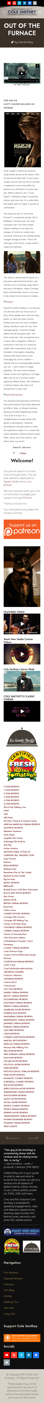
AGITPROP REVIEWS (13, 827)
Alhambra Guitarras (12, 831)
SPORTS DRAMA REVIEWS (16, 1109)
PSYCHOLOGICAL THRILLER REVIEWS (21, 1071)
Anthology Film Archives (14, 841)
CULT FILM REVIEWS (13, 989)
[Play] (22, 624)
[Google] (14, 3)
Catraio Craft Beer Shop (15, 924)
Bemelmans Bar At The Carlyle (17, 872)
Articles (8, 1296)
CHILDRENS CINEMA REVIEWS (18, 927)
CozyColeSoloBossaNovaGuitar (18, 968)
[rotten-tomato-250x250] (22, 766)
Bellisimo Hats (10, 869)
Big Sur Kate (9, 879)
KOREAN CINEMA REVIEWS (16, 1026)
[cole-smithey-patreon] (22, 1338)
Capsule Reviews (13, 1278)
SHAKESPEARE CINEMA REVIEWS (19, 1092)
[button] (3, 12)
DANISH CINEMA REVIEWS (16, 992)
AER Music (8, 817)
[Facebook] (30, 3)
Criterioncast (10, 985)
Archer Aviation (11, 848)
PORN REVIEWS (11, 1068)
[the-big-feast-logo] (22, 736)
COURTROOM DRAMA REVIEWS (19, 961)
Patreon (27, 497)
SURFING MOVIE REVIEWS (16, 1112)
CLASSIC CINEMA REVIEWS (16, 948)
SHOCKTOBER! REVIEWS (15, 1095)
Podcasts (9, 1284)
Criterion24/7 (10, 982)
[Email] (35, 3)
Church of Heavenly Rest (15, 934)
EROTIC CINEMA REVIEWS (16, 996)
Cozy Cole (9, 1313)
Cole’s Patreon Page (13, 951)
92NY (6, 810)
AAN (6, 814)
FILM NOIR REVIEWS (13, 1057)
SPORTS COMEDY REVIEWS (17, 1105)
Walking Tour (11, 1301)
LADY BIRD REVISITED (14, 1030)
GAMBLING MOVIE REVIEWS (17, 1009)
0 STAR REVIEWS (11, 786)
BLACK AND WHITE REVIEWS (17, 893)
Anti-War (8, 845)
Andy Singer (9, 834)
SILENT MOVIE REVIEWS (15, 1098)
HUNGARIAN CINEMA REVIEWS (18, 1016)
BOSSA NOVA (10, 899)
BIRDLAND (8, 886)
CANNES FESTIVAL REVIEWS (17, 913)
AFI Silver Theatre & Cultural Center (20, 821)
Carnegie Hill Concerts (14, 917)
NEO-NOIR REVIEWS (13, 1050)
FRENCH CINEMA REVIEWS (16, 1006)
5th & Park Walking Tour (15, 807)
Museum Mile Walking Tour (16, 1047)
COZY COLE (9, 965)
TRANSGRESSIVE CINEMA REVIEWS (20, 1116)
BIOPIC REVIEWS (11, 882)
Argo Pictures (10, 858)
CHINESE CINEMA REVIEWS (16, 930)
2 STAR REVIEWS (11, 793)
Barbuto (7, 862)
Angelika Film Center (13, 838)
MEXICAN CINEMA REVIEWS (17, 1044)
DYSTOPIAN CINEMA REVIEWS (18, 1002)
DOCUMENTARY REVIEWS (16, 999)
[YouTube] (9, 3)
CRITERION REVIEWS (13, 978)
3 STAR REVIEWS (11, 797)
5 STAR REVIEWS (11, 803)
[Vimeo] (19, 3)
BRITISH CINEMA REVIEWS (16, 903)
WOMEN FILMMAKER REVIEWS (18, 1119)
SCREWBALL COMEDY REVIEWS (19, 1081)
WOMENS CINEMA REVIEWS (17, 1123)
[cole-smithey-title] (22, 12)
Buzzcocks (8, 906)
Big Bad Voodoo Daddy (14, 875)
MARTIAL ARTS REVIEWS (15, 1040)
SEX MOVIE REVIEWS (13, 1085)
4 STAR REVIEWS (11, 800)
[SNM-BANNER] (22, 1232)
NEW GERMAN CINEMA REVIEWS (19, 1054)
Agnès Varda (11, 481)
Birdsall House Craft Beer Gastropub (21, 889)
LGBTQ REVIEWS (12, 1033)
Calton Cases (10, 910)
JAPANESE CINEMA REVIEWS (17, 1023)
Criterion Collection (13, 975)
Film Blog (9, 1290)
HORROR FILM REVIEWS (15, 1013)
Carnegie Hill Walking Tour (16, 920)
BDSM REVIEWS (11, 865)
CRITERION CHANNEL (14, 972)
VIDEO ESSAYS (10, 1126)
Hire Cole (9, 1307)
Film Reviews (11, 1272)
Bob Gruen (9, 896)
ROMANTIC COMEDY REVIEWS (18, 1078)
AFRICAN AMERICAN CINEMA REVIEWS (22, 824)
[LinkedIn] (25, 3)
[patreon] (22, 529)
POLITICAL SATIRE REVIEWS (17, 1064)
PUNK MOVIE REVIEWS (14, 1074)
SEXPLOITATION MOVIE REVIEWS (19, 1088)
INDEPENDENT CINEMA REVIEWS (19, 1020)
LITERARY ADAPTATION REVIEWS (19, 1037)
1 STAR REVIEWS (11, 790)
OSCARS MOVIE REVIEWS (16, 1061)
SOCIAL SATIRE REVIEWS (15, 1102)
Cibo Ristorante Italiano (14, 937)
